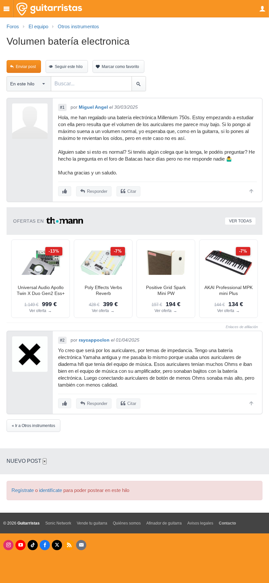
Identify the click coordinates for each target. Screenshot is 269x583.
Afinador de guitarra (164, 523)
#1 (62, 107)
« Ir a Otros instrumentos (33, 425)
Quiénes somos (127, 523)
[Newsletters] (81, 545)
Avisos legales (200, 523)
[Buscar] (139, 84)
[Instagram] (8, 545)
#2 (62, 340)
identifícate (50, 490)
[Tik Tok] (33, 545)
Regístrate (22, 490)
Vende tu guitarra (92, 523)
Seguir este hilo (69, 66)
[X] (57, 545)
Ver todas (240, 221)
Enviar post (26, 66)
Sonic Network (58, 523)
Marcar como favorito (120, 66)
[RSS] (69, 545)
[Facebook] (45, 545)
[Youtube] (20, 545)
